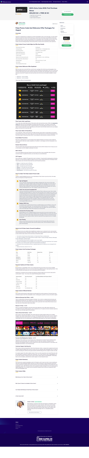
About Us (17, 424)
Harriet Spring (22, 22)
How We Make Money (19, 425)
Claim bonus (66, 45)
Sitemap (17, 428)
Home (16, 5)
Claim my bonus (67, 14)
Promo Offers (64, 1)
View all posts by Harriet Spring (34, 412)
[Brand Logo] (21, 10)
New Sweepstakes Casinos (47, 1)
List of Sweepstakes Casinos (34, 1)
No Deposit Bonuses (57, 1)
